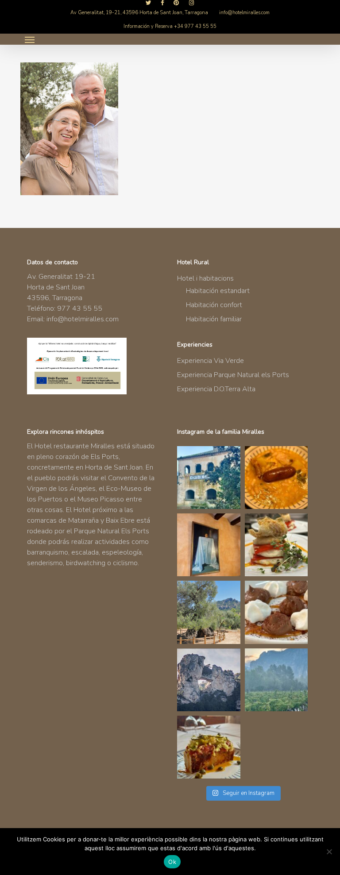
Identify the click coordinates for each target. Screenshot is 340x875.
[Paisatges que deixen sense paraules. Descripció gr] (276, 679)
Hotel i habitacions (205, 278)
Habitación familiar (214, 319)
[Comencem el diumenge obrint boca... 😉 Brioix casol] (208, 747)
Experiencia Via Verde (210, 361)
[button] (30, 39)
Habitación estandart (218, 291)
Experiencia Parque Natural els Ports (233, 375)
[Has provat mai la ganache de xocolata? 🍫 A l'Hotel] (276, 612)
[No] (329, 851)
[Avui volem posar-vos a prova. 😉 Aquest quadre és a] (208, 544)
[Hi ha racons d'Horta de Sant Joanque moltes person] (208, 477)
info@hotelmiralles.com (82, 319)
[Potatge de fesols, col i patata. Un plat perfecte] (276, 477)
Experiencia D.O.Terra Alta (216, 389)
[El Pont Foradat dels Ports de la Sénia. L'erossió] (208, 679)
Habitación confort (214, 305)
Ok (172, 861)
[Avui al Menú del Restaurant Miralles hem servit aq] (276, 544)
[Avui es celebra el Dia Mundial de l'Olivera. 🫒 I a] (208, 612)
